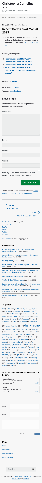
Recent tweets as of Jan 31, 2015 (18, 65)
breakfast (7, 319)
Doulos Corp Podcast (11, 332)
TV (10, 358)
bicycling (28, 316)
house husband (15, 91)
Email (5, 150)
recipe (31, 350)
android (4, 314)
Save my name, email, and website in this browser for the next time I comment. (18, 174)
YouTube (5, 234)
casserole (26, 319)
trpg (6, 358)
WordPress (16, 479)
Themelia (26, 479)
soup (12, 355)
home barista (12, 339)
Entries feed (6, 450)
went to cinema (31, 363)
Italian (26, 344)
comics (7, 326)
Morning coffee (7, 261)
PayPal (4, 227)
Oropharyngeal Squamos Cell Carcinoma (16, 295)
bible (21, 316)
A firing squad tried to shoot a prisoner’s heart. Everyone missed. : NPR (18, 250)
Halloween (32, 337)
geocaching (5, 337)
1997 (9, 309)
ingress (27, 342)
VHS (6, 360)
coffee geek (33, 321)
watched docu (21, 360)
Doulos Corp (34, 329)
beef (10, 316)
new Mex (23, 347)
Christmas (5, 321)
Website (5, 161)
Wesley (4, 365)
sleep (30, 352)
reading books (23, 350)
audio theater (15, 314)
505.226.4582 (7, 224)
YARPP (14, 81)
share (8, 352)
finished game (18, 334)
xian (12, 365)
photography (13, 350)
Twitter (4, 232)
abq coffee (26, 309)
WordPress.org (7, 458)
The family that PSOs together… (13, 280)
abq (17, 309)
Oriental (31, 347)
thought (35, 355)
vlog (12, 360)
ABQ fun (7, 311)
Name (5, 140)
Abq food (34, 309)
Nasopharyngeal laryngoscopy (13, 276)
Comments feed (7, 454)
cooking (14, 326)
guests (24, 337)
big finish (35, 316)
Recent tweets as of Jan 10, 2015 (18, 62)
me (32, 344)
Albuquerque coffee (29, 311)
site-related (23, 352)
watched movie (10, 363)
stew (24, 355)
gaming (27, 334)
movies (4, 347)
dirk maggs (16, 329)
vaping (34, 358)
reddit (4, 229)
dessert (8, 329)
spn (18, 355)
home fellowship (23, 339)
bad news (29, 314)
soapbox (5, 355)
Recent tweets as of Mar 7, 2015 (18, 67)
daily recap (15, 87)
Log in (4, 446)
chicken (33, 319)
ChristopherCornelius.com (23, 476)
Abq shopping (16, 311)
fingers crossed (6, 334)
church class (23, 321)
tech (29, 355)
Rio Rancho (6, 222)
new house (14, 347)
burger (14, 319)
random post (6, 239)
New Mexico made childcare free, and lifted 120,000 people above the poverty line (20, 271)
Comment (6, 112)
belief (15, 316)
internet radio (17, 344)
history (4, 339)
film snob (34, 332)
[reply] (37, 383)
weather (21, 363)
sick (15, 352)
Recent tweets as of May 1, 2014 (18, 59)
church (14, 321)
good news (14, 337)
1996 (3, 309)
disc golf (24, 329)
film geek (26, 332)
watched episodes (32, 360)
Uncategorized (20, 357)
